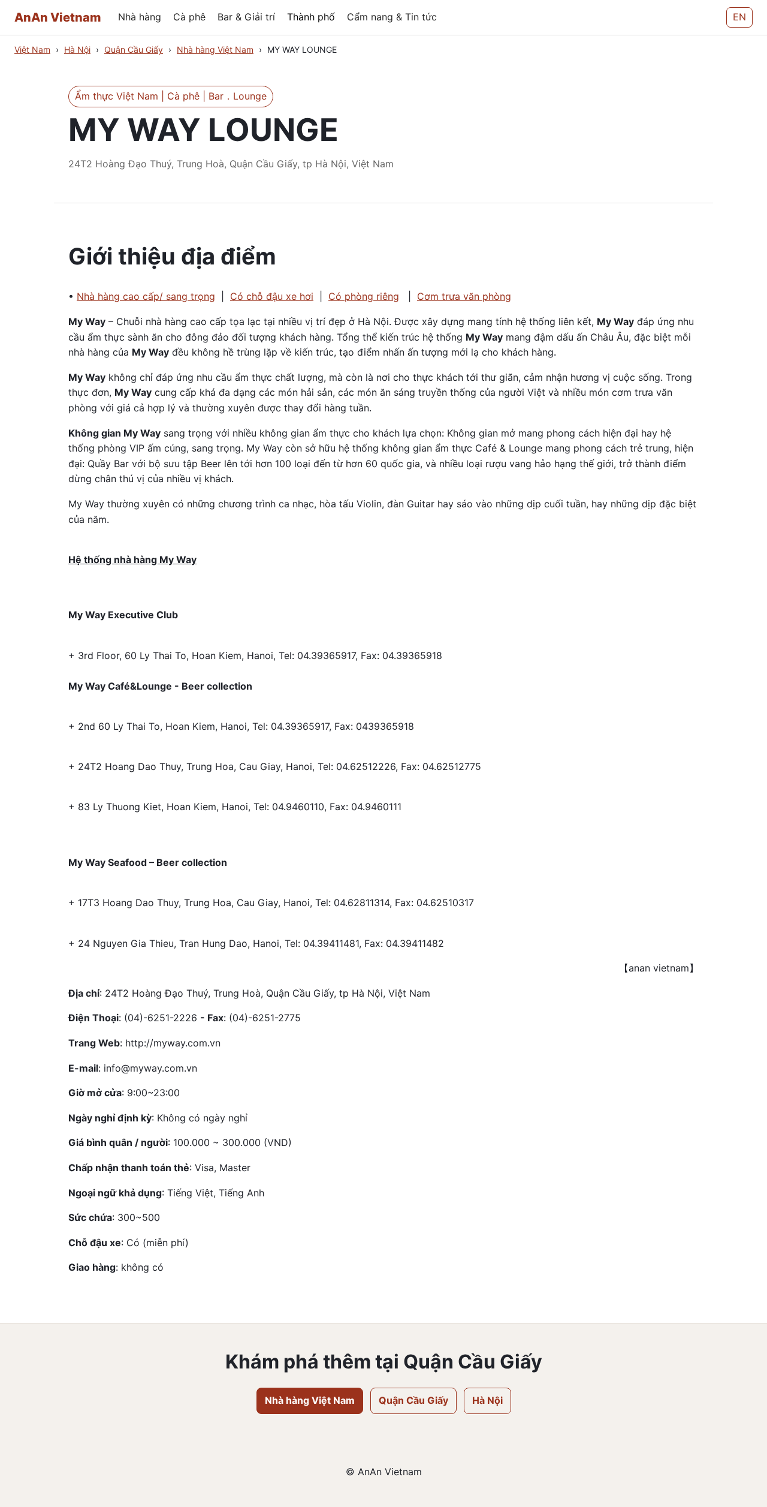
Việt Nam (32, 49)
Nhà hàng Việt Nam (215, 49)
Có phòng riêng (363, 296)
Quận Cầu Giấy (133, 49)
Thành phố (311, 17)
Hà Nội (77, 49)
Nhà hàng (139, 17)
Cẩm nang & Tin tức (392, 17)
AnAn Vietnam (57, 17)
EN (739, 17)
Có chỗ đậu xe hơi (271, 296)
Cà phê (189, 17)
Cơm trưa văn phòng (464, 296)
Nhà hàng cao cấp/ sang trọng (146, 296)
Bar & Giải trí (246, 17)
